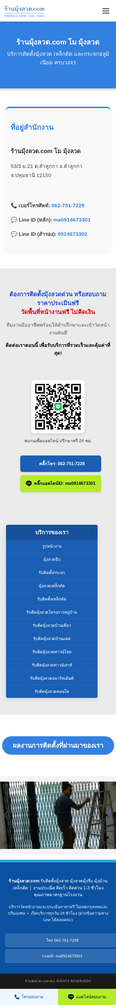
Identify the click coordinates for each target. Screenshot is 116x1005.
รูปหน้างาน (52, 546)
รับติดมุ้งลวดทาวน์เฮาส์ (52, 665)
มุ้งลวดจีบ (51, 559)
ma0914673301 (72, 220)
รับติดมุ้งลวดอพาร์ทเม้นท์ (52, 678)
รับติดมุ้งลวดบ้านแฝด (52, 638)
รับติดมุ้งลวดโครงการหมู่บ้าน (51, 612)
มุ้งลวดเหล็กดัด (52, 585)
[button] (109, 815)
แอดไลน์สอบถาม (91, 996)
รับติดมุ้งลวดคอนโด (52, 691)
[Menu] (106, 11)
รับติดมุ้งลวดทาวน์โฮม (51, 652)
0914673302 (72, 234)
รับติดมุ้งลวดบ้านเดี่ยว (52, 625)
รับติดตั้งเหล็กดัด (51, 599)
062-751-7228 (68, 205)
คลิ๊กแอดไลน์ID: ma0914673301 (64, 483)
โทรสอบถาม (32, 996)
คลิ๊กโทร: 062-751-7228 (62, 463)
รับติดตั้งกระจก (52, 572)
